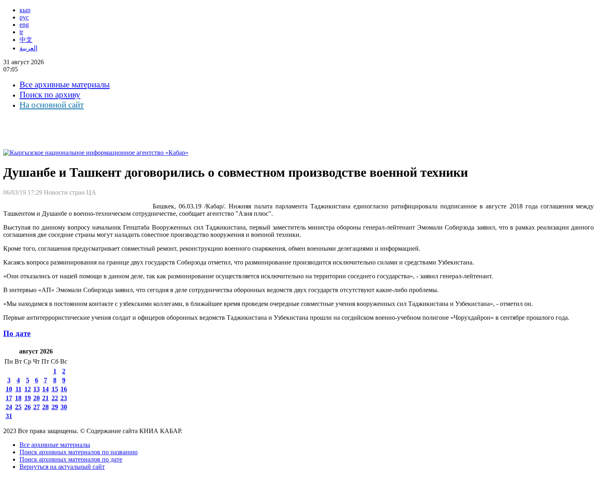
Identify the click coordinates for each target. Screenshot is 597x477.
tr (21, 31)
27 (36, 406)
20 (36, 398)
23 (64, 398)
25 (18, 406)
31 (9, 415)
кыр (24, 10)
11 (18, 389)
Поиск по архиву (49, 95)
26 (27, 406)
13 (36, 389)
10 (9, 389)
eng (24, 24)
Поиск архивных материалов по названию (78, 452)
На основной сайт (51, 105)
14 (45, 389)
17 (9, 398)
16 (64, 389)
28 (45, 406)
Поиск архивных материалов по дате (70, 459)
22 (55, 398)
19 (27, 398)
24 (9, 406)
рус (24, 17)
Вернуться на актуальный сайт (62, 466)
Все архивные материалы (64, 84)
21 (45, 398)
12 (27, 389)
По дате (16, 333)
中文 (25, 39)
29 (55, 406)
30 (64, 406)
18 (18, 398)
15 (55, 389)
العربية (28, 48)
